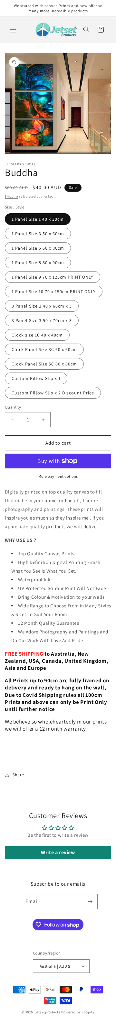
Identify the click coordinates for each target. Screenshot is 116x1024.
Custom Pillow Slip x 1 (36, 378)
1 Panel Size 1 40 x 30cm (38, 219)
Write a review (58, 852)
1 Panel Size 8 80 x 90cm (38, 262)
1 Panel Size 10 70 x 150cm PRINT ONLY (54, 291)
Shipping (11, 196)
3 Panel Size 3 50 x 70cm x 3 (42, 320)
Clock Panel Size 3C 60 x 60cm (44, 349)
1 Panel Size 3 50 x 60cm (38, 233)
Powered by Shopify (77, 1012)
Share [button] (18, 775)
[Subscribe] (90, 901)
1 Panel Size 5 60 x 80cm (38, 248)
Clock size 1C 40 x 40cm (37, 335)
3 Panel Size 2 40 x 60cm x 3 (42, 306)
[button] (13, 30)
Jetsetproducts (48, 1012)
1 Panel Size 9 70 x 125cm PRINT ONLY (52, 277)
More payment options (58, 476)
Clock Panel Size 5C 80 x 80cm (44, 364)
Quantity (13, 407)
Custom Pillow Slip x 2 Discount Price (53, 393)
